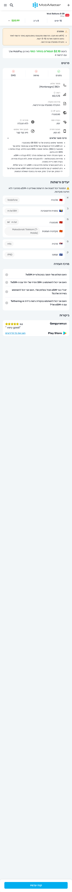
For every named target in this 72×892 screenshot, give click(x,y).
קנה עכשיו (36, 885)
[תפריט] (5, 5)
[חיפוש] (11, 5)
